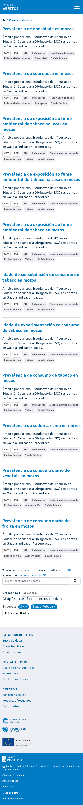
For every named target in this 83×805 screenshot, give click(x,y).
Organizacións (11, 652)
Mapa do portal (10, 793)
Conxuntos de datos (20, 20)
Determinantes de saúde (64, 153)
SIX (26, 53)
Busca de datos (12, 640)
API (68, 570)
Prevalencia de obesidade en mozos (38, 29)
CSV (6, 53)
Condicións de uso (14, 695)
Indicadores (38, 53)
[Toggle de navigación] (77, 7)
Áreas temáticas (13, 646)
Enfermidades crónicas (17, 58)
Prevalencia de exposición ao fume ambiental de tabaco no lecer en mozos (37, 124)
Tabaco (29, 159)
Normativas (10, 673)
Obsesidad (41, 58)
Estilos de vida (12, 159)
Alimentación (32, 505)
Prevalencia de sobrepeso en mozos (38, 74)
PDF (16, 53)
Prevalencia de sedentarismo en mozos (41, 426)
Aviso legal (8, 787)
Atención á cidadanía (13, 775)
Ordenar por (10, 593)
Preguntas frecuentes (16, 700)
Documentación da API (32, 575)
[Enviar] (75, 581)
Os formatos (10, 706)
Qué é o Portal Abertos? (18, 668)
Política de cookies (12, 799)
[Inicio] (3, 20)
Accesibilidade (10, 781)
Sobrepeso (41, 103)
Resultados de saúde (62, 53)
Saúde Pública (59, 58)
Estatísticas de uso (15, 679)
